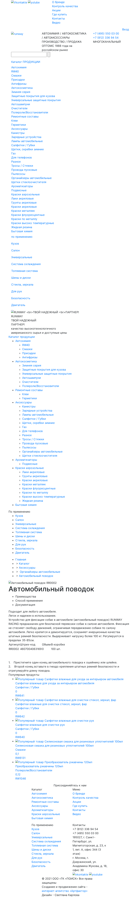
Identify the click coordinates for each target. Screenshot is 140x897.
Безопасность (20, 298)
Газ (13, 153)
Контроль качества (65, 6)
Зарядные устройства (26, 137)
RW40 (15, 71)
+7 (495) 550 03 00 (106, 33)
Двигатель (18, 305)
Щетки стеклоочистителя (28, 182)
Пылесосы (18, 174)
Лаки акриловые (22, 198)
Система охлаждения (26, 264)
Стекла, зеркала (22, 284)
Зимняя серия (20, 92)
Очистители (19, 108)
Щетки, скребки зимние (27, 149)
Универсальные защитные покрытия (36, 100)
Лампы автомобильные (27, 141)
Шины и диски (21, 277)
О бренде (58, 2)
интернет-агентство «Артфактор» (65, 891)
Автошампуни (20, 104)
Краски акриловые (24, 206)
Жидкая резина (21, 227)
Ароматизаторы (22, 186)
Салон (15, 250)
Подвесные (18, 190)
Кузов (15, 243)
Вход (125, 29)
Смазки (16, 75)
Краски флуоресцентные (28, 215)
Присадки (18, 79)
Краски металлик (23, 210)
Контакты (58, 18)
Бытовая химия (21, 231)
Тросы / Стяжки (22, 165)
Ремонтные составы (25, 116)
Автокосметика (22, 87)
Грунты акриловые (24, 202)
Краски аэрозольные (25, 194)
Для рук (16, 291)
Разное (16, 161)
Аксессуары (19, 128)
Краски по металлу (24, 219)
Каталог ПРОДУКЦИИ (25, 62)
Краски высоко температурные (32, 223)
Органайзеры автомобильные (31, 178)
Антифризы (18, 83)
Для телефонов (21, 157)
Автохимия (18, 67)
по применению (21, 236)
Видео (56, 22)
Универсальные (21, 257)
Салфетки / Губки (23, 145)
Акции (56, 10)
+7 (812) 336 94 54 (105, 37)
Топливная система (24, 271)
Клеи (14, 120)
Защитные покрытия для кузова (33, 96)
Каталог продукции (22, 336)
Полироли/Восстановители (29, 112)
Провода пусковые (24, 169)
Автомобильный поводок (36, 576)
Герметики (18, 124)
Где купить (59, 14)
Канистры (18, 133)
